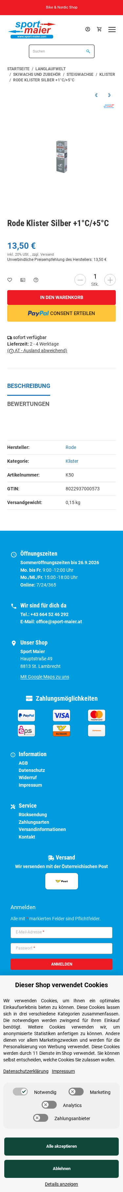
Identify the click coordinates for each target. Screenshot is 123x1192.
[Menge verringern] (80, 280)
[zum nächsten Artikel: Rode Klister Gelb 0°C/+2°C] (109, 95)
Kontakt (27, 837)
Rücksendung (33, 814)
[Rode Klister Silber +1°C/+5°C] (61, 156)
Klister (72, 461)
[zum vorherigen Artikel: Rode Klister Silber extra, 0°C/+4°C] (96, 95)
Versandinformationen (42, 829)
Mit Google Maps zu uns (44, 676)
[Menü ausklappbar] (112, 29)
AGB (23, 763)
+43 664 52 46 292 (50, 614)
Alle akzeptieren (61, 1146)
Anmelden (61, 964)
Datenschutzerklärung (26, 1071)
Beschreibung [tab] (28, 386)
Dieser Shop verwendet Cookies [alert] (61, 985)
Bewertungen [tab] (28, 404)
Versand (47, 254)
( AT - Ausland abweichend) (37, 350)
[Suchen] (87, 52)
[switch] (20, 1092)
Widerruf (28, 777)
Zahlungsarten (34, 822)
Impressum (30, 785)
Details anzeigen (61, 1184)
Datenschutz (32, 770)
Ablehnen (62, 1168)
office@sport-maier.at (59, 621)
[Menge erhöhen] (110, 280)
